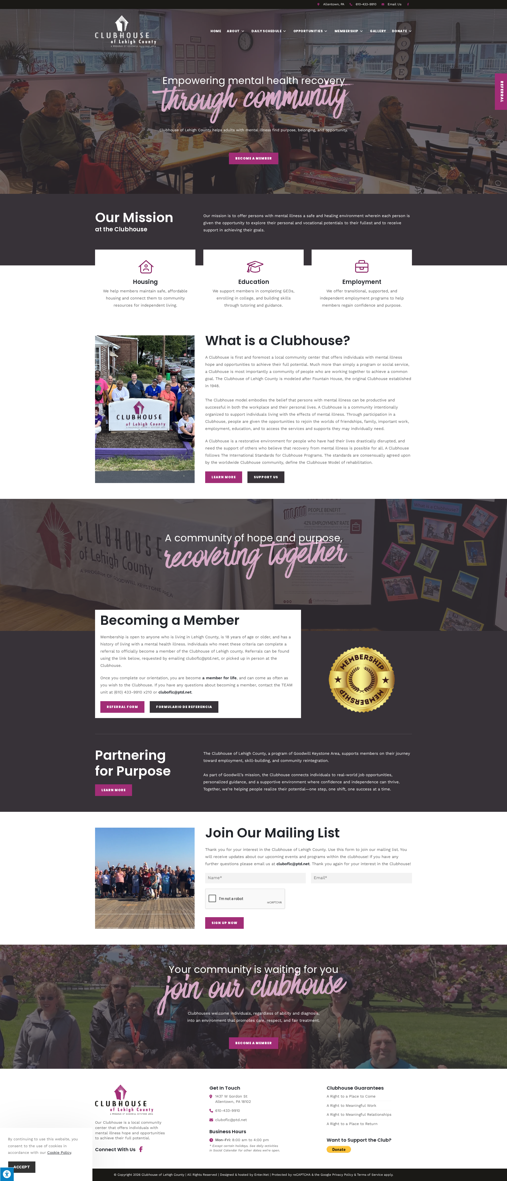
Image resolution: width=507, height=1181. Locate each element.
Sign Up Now (224, 923)
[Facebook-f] (141, 1149)
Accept (21, 1167)
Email (394, 4)
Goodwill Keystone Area (316, 753)
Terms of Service (370, 1175)
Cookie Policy (59, 1152)
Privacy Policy (342, 1175)
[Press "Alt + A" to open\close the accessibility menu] (7, 1174)
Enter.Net (261, 1175)
